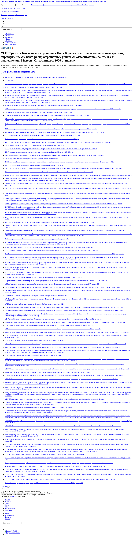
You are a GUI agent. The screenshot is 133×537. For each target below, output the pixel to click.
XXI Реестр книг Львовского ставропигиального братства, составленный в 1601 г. (32, 158)
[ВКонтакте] (4, 48)
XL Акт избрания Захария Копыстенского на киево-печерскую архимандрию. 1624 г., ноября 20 (37, 239)
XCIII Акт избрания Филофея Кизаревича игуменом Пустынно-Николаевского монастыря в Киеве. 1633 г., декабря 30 (44, 454)
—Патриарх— (9, 35)
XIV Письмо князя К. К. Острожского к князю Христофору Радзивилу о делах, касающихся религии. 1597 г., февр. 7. (44, 135)
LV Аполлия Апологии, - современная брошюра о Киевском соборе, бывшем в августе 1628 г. (36, 295)
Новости (7, 500)
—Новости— (9, 34)
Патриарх (8, 501)
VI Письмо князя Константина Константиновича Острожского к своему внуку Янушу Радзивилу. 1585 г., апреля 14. (43, 105)
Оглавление (9, 80)
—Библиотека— (10, 44)
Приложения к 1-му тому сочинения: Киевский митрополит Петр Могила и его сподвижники (36, 77)
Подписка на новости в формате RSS (13, 8)
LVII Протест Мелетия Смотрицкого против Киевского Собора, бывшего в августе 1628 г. (35, 304)
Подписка (8, 513)
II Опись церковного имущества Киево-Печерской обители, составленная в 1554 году (33, 87)
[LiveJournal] (6, 48)
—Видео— (8, 39)
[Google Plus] (12, 48)
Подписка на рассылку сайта (10, 11)
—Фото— (8, 41)
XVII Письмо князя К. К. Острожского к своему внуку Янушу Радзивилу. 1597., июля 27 (34, 145)
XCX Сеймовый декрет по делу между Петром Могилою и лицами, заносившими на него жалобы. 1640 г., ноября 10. (44, 483)
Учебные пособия (7, 18)
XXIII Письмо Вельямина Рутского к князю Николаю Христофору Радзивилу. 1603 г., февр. (35, 165)
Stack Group (13, 496)
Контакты (8, 517)
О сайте (7, 519)
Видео (7, 505)
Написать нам (9, 515)
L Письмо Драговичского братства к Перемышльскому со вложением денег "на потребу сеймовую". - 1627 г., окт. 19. (44, 277)
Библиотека (8, 510)
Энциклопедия (10, 508)
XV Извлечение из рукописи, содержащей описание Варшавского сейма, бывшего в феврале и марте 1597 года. (42, 139)
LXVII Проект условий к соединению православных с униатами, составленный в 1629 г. (34, 340)
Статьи (7, 503)
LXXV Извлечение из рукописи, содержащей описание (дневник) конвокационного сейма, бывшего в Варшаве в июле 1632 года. (48, 372)
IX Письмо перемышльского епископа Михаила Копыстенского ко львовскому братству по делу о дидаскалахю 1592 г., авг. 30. (47, 115)
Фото (6, 507)
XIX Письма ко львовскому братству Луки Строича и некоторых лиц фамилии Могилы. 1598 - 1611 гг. (39, 152)
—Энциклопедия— (11, 42)
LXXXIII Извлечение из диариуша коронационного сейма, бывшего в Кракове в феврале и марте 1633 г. (39, 407)
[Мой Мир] (8, 48)
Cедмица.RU (5, 486)
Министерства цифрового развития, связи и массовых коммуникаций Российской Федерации (62, 5)
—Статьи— (8, 37)
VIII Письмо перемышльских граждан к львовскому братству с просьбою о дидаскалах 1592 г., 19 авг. (38, 112)
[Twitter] (10, 48)
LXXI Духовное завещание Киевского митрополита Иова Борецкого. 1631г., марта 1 (33, 355)
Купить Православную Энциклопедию (14, 15)
